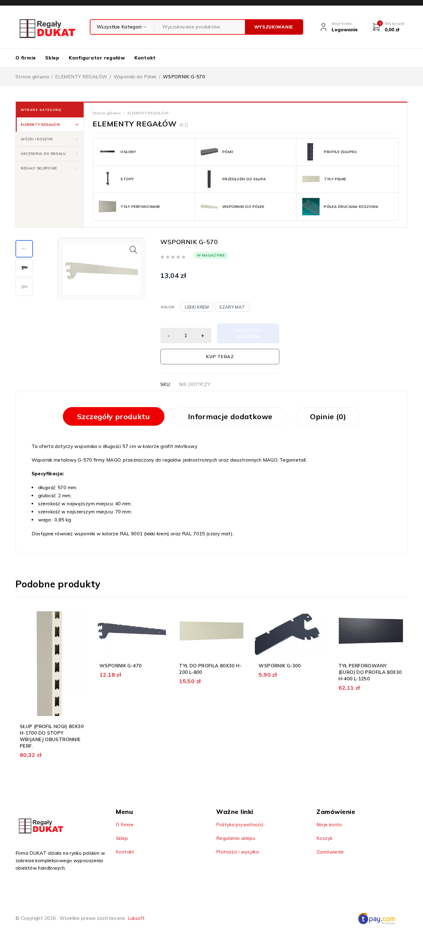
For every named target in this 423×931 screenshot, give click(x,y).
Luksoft (136, 918)
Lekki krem (197, 307)
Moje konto (329, 825)
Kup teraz (219, 356)
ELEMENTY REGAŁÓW (81, 77)
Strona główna (32, 77)
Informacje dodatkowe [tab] (230, 416)
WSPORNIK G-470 (120, 666)
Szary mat (232, 307)
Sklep (122, 838)
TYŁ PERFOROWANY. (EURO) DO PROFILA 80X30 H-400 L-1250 (370, 672)
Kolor (167, 307)
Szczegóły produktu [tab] (113, 416)
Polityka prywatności (240, 825)
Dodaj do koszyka (248, 333)
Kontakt (125, 852)
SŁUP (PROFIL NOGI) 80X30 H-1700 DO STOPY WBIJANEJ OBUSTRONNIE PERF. (52, 736)
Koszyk (324, 838)
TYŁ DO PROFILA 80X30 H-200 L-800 (210, 669)
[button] (50, 124)
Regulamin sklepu (235, 838)
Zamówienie (330, 852)
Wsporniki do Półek (135, 77)
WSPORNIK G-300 (280, 666)
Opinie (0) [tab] (328, 416)
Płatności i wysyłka (237, 852)
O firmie (124, 825)
